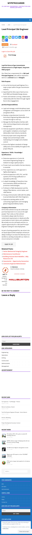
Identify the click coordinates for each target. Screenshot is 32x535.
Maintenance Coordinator (11, 254)
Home (3, 497)
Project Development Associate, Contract (11, 423)
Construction (5, 360)
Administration (6, 363)
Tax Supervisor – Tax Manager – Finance (11, 401)
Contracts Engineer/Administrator (14, 264)
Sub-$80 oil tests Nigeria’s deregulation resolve (17, 447)
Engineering (5, 352)
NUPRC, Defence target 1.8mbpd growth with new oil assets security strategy (18, 441)
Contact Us (4, 502)
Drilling (4, 358)
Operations (5, 355)
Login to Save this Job (8, 51)
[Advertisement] (17, 13)
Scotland (14, 44)
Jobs (3, 484)
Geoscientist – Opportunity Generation (16, 261)
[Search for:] (16, 471)
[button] (30, 20)
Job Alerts (4, 486)
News (3, 499)
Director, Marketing (6, 417)
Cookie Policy (5, 528)
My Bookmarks (5, 489)
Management (5, 366)
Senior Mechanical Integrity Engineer (15, 251)
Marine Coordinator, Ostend (8, 407)
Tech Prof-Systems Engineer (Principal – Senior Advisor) (14, 412)
